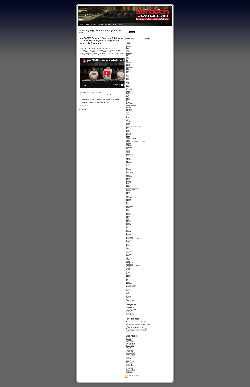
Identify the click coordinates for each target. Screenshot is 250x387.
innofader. (129, 199)
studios (128, 269)
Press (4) (128, 311)
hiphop (128, 65)
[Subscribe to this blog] (126, 376)
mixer (127, 71)
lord (127, 209)
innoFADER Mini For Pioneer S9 (134, 327)
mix (127, 96)
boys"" (128, 131)
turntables (129, 109)
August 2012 (129, 350)
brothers (128, 134)
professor (128, 240)
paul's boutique (130, 233)
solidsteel (128, 259)
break (127, 82)
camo (127, 137)
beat (127, 127)
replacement (129, 103)
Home (81, 24)
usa (127, 288)
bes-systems (129, 129)
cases (127, 140)
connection (129, 144)
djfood (128, 158)
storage (128, 268)
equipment (129, 176)
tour (127, 281)
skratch (128, 252)
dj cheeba (129, 89)
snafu (127, 255)
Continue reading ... (85, 105)
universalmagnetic (131, 286)
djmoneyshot (129, 162)
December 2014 (130, 370)
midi (127, 219)
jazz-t (127, 203)
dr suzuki (128, 167)
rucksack (128, 245)
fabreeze (128, 178)
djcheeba (128, 157)
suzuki (128, 271)
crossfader (129, 62)
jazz (127, 202)
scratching (129, 53)
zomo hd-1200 (130, 300)
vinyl (127, 76)
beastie (128, 124)
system (128, 272)
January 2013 (130, 356)
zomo (127, 112)
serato (128, 250)
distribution (129, 88)
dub (127, 168)
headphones (129, 64)
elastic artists (129, 172)
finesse (128, 183)
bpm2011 (128, 133)
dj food (128, 91)
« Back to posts (83, 109)
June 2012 (129, 348)
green (127, 95)
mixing (128, 221)
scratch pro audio (131, 105)
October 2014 (129, 368)
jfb (127, 68)
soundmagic (129, 264)
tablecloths (129, 275)
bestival (128, 130)
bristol (128, 54)
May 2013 (129, 358)
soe (127, 257)
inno (127, 50)
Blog (87, 15)
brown (128, 136)
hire (127, 193)
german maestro (130, 189)
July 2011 (128, 339)
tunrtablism (129, 283)
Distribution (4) (130, 307)
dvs (127, 171)
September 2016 (130, 372)
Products (93, 24)
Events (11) (129, 310)
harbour (128, 190)
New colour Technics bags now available (137, 329)
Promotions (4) (130, 314)
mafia (127, 210)
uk (127, 75)
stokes (128, 106)
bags (127, 78)
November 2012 (130, 353)
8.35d (127, 117)
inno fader (129, 197)
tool (127, 279)
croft (127, 83)
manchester (129, 213)
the (127, 60)
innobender (129, 67)
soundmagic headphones (133, 265)
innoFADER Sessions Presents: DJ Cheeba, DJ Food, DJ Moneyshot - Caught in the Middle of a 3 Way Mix (102, 40)
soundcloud (129, 262)
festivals (128, 182)
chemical (128, 143)
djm (127, 161)
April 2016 (129, 371)
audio (127, 58)
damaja (128, 151)
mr (127, 226)
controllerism (129, 147)
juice (127, 69)
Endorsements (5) (131, 309)
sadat (127, 248)
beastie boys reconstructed (133, 126)
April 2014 (129, 364)
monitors (128, 224)
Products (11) (129, 313)
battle (127, 81)
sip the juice (129, 251)
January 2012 (130, 344)
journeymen (129, 206)
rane (127, 241)
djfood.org (129, 159)
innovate (128, 200)
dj (126, 47)
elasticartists (129, 174)
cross (127, 148)
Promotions (112, 48)
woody (128, 297)
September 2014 (130, 367)
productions (129, 237)
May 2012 (129, 347)
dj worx (128, 155)
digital (128, 86)
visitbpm (128, 293)
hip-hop (128, 192)
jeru (127, 205)
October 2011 (129, 341)
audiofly (128, 121)
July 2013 (128, 360)
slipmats (128, 254)
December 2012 (130, 354)
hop (127, 57)
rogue (127, 72)
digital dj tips (129, 154)
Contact (101, 24)
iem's (127, 195)
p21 (127, 230)
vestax (128, 110)
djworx (128, 164)
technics (128, 107)
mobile (128, 223)
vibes (127, 290)
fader (127, 48)
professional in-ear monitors (133, 238)
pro (127, 61)
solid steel (129, 258)
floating (128, 186)
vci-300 (128, 289)
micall (127, 217)
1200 (127, 114)
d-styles (128, 150)
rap (127, 100)
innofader (128, 46)
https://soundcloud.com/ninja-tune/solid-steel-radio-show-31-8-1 (96, 95)
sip (127, 74)
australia (128, 123)
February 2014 (130, 361)
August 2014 (129, 365)
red (127, 244)
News (87, 24)
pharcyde (128, 234)
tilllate (127, 278)
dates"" (128, 152)
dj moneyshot (129, 92)
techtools (128, 276)
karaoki (128, 207)
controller (128, 145)
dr (126, 165)
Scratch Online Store (110, 24)
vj (126, 295)
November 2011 (130, 343)
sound (128, 261)
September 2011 (130, 340)
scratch (128, 51)
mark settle (129, 214)
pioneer (128, 99)
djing (127, 93)
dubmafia (128, 169)
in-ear (127, 196)
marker (128, 216)
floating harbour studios (132, 188)
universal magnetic (131, 285)
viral (127, 292)
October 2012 (129, 351)
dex (127, 85)
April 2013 (129, 357)
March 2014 (129, 363)
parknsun (128, 231)
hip (127, 55)
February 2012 (130, 346)
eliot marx (129, 175)
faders (128, 179)
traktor (128, 282)
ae (127, 120)
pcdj (127, 98)
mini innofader (130, 220)
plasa (127, 235)
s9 (127, 247)
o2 (127, 227)
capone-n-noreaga (131, 138)
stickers (128, 266)
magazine (129, 212)
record (128, 243)
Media (120, 24)
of (126, 228)
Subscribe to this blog (134, 375)
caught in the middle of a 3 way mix (135, 141)
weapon (128, 296)
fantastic (128, 181)
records (128, 102)
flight (127, 185)
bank (127, 79)
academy (128, 119)
